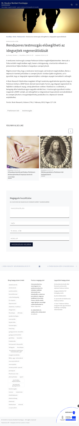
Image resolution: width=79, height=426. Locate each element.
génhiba (11, 338)
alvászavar (12, 288)
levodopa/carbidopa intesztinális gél (16, 351)
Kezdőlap (9, 37)
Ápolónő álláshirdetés (60, 296)
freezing (11, 328)
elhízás (20, 313)
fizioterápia (13, 325)
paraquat (12, 370)
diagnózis (12, 310)
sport (21, 377)
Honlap (14, 238)
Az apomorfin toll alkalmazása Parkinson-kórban (62, 300)
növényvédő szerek (15, 367)
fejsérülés (12, 322)
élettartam (12, 404)
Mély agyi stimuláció (16, 358)
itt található (34, 314)
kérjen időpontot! (36, 306)
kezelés (19, 338)
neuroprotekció (14, 361)
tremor (11, 392)
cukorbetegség (14, 297)
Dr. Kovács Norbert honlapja (15, 420)
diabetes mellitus (15, 306)
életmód (11, 401)
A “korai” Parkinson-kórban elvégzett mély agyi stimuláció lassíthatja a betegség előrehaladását (62, 307)
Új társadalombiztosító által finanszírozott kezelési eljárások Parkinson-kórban (61, 286)
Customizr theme (24, 422)
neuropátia (12, 364)
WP (8, 422)
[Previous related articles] (66, 131)
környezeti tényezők (16, 344)
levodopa (20, 347)
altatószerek (13, 284)
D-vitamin (12, 300)
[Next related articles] (70, 131)
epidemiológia (13, 316)
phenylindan (13, 377)
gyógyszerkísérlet (15, 335)
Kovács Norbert (13, 55)
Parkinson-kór (21, 37)
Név (13, 223)
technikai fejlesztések (16, 380)
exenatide (12, 319)
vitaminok (19, 392)
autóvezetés (13, 291)
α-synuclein (13, 407)
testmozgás (13, 389)
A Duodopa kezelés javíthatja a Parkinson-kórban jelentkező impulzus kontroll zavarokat (22, 174)
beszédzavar (13, 294)
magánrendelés (14, 355)
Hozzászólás (17, 208)
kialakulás (12, 341)
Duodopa (12, 313)
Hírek (14, 37)
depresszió (12, 303)
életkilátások (13, 395)
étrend (20, 404)
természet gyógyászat (16, 385)
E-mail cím (16, 231)
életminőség (13, 398)
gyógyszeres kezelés (16, 332)
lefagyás (12, 347)
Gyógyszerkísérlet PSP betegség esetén (60, 292)
